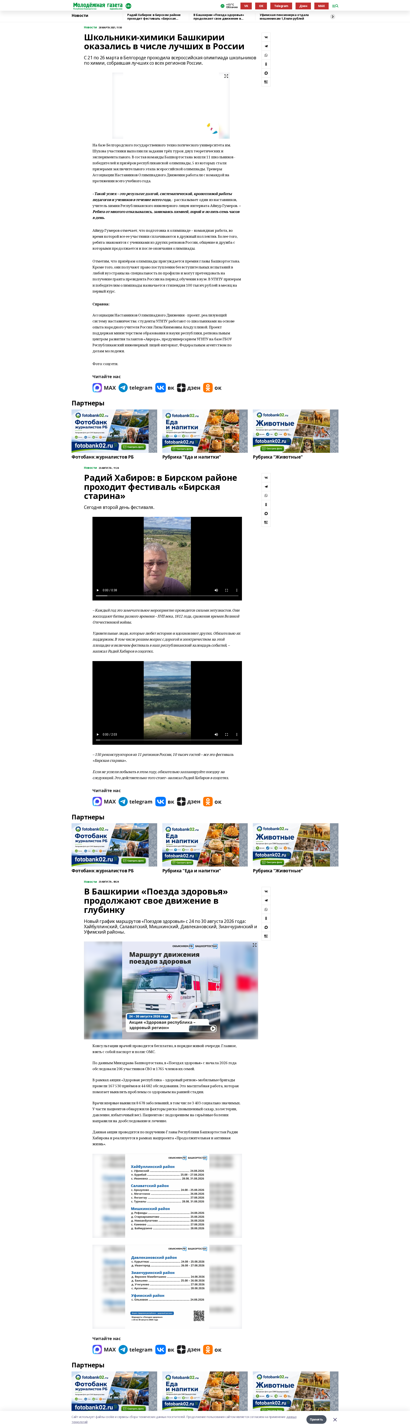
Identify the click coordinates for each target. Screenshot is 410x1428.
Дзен (303, 6)
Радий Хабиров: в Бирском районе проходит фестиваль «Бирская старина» (154, 16)
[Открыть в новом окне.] (104, 387)
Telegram (281, 6)
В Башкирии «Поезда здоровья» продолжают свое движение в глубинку (218, 16)
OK (261, 6)
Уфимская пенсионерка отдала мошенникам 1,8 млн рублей (284, 16)
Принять (316, 1419)
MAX (321, 6)
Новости (80, 15)
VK (246, 6)
